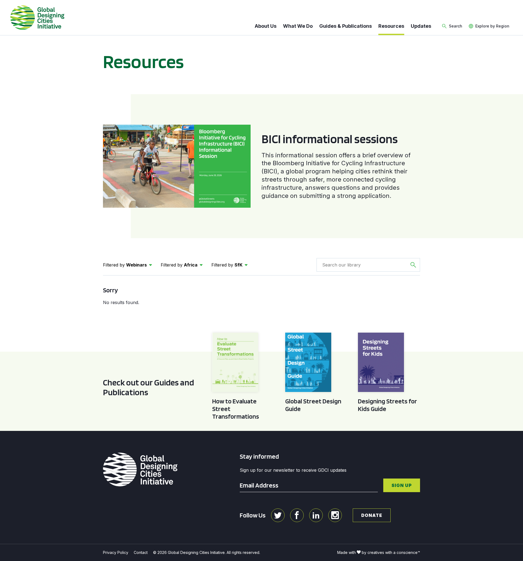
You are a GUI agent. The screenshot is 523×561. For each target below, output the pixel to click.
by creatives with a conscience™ (391, 552)
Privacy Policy (115, 552)
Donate (371, 515)
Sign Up (401, 485)
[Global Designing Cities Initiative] (37, 17)
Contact (141, 552)
